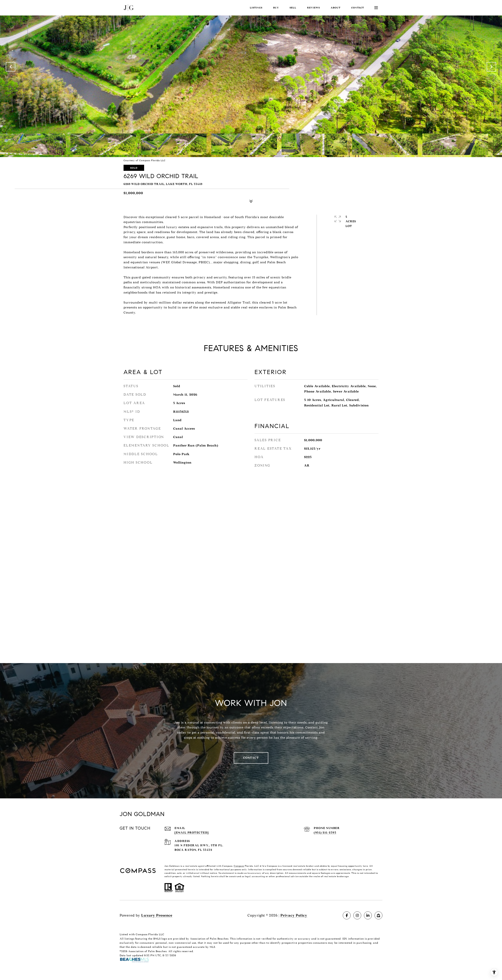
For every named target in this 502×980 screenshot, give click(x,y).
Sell (293, 7)
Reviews (313, 7)
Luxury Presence (156, 915)
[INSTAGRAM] (357, 915)
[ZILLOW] (378, 915)
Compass (239, 866)
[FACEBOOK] (347, 915)
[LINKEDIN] (368, 915)
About (335, 7)
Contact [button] (251, 757)
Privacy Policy (293, 915)
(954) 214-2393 (325, 832)
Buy (276, 7)
